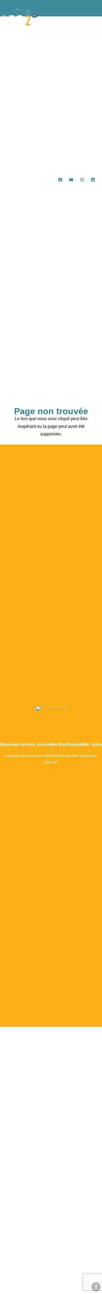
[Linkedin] (93, 179)
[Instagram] (82, 179)
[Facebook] (60, 179)
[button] (90, 191)
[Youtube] (71, 179)
